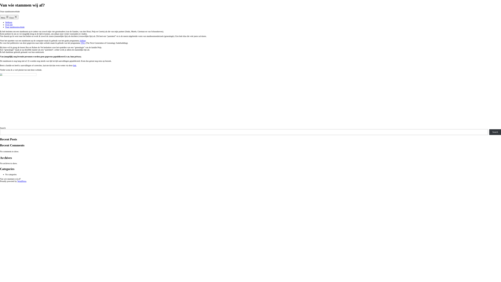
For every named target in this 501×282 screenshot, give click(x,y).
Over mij (9, 25)
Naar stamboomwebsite (15, 27)
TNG (83, 43)
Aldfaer (82, 41)
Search (3, 128)
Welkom (8, 22)
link (74, 65)
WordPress (21, 181)
